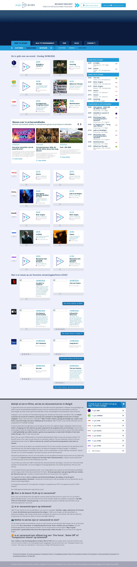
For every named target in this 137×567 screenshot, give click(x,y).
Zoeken (90, 43)
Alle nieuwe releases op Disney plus (71, 358)
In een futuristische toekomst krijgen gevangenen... (75, 237)
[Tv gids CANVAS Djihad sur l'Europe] (60, 94)
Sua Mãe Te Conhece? (40, 283)
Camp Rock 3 (74, 343)
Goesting (73, 64)
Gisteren (19, 48)
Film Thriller (74, 240)
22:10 (38, 171)
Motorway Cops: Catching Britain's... (41, 260)
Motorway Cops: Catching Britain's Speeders (100, 118)
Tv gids (96, 411)
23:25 (72, 81)
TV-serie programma (33, 554)
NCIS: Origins (40, 215)
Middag (72, 48)
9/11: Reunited (41, 343)
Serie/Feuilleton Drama (75, 68)
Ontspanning (41, 111)
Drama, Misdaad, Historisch (41, 371)
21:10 (72, 191)
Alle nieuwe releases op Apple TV (72, 333)
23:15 (72, 171)
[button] (80, 124)
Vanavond (31, 48)
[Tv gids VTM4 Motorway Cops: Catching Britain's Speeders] (26, 269)
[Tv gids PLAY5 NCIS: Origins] (26, 225)
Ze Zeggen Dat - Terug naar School (42, 104)
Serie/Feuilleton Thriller (41, 90)
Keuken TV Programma (89, 554)
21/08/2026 (40, 341)
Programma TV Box (47, 554)
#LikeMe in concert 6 (40, 65)
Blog (76, 43)
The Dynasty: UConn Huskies (41, 314)
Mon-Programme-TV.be (60, 564)
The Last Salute (75, 283)
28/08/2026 (40, 366)
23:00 (72, 232)
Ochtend (62, 48)
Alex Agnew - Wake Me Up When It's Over (42, 195)
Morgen (43, 48)
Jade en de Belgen (76, 193)
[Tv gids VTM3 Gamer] (60, 245)
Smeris (38, 174)
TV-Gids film (31, 556)
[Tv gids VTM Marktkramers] (60, 114)
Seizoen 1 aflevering (75, 66)
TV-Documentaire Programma (107, 554)
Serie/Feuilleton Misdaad (41, 178)
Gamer (72, 234)
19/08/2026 (74, 311)
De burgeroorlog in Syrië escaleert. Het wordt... (76, 86)
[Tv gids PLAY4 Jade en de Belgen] (60, 204)
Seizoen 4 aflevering (41, 176)
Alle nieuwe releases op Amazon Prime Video (68, 387)
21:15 (72, 212)
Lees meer (18, 158)
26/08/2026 (40, 280)
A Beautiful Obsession (73, 314)
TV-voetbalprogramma (60, 554)
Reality (39, 296)
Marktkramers (75, 103)
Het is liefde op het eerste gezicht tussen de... (42, 236)
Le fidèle (39, 234)
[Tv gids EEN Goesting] (60, 75)
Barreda (39, 368)
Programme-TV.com (46, 564)
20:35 (38, 101)
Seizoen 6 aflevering (41, 263)
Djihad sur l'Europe (76, 84)
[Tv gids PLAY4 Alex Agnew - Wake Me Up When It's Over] (26, 206)
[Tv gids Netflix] (26, 299)
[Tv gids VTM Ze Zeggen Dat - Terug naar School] (26, 114)
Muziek (39, 68)
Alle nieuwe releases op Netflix (73, 303)
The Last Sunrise (75, 368)
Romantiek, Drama (76, 379)
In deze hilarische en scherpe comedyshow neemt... (41, 200)
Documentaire (75, 89)
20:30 (38, 256)
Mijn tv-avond (20, 43)
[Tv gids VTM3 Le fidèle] (26, 245)
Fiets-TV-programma (75, 554)
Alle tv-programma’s (45, 43)
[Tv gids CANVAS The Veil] (26, 94)
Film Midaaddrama (42, 239)
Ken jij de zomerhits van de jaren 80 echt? (22, 148)
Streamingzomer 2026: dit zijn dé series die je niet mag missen (47, 149)
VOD (64, 43)
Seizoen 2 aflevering (41, 216)
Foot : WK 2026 (65, 147)
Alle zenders (96, 451)
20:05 (38, 62)
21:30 (72, 256)
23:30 (72, 62)
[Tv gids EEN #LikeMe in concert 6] (26, 75)
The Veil (39, 84)
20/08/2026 (40, 311)
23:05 (72, 101)
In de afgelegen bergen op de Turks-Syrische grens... (42, 87)
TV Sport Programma (19, 554)
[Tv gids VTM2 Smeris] (26, 185)
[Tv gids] (26, 329)
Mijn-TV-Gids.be (72, 564)
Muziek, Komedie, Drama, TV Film (75, 346)
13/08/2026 (74, 341)
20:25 (38, 212)
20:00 (38, 81)
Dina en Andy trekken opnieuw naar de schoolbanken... (41, 108)
